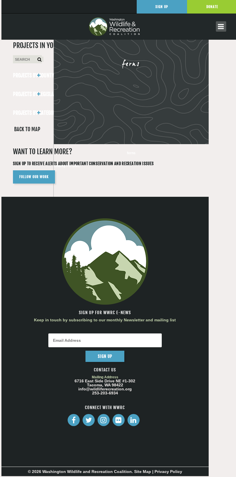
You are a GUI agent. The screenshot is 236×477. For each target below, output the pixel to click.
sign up (105, 356)
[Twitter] (89, 420)
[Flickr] (119, 420)
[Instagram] (104, 420)
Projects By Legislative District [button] (27, 94)
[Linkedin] (133, 420)
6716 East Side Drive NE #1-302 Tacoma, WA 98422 (105, 383)
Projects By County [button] (27, 75)
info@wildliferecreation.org (105, 389)
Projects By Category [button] (27, 113)
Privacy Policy (168, 471)
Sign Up (161, 7)
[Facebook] (74, 420)
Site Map (142, 471)
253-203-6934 (105, 393)
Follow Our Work (34, 177)
